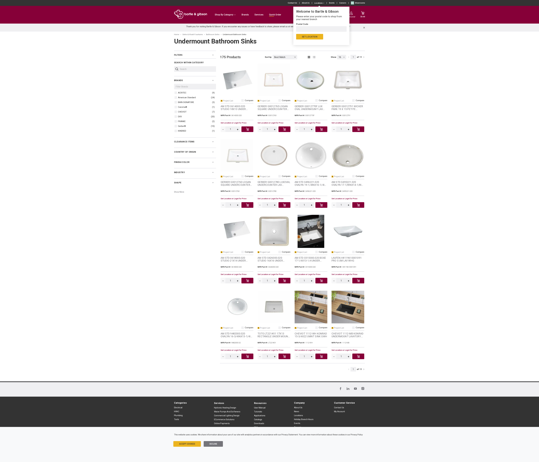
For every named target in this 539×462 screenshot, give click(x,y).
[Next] (364, 57)
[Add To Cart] (247, 129)
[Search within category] (177, 69)
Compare (249, 100)
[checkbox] (175, 92)
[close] (364, 27)
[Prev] (349, 57)
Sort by (268, 57)
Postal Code (302, 24)
